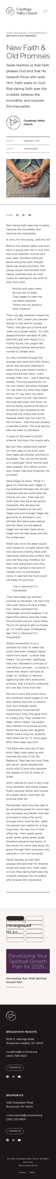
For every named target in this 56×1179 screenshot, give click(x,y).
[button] (17, 215)
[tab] (15, 918)
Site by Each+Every (28, 1165)
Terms (32, 1172)
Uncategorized (37, 33)
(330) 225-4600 (16, 1119)
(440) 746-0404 (16, 1056)
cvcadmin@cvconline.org (21, 1052)
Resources (20, 33)
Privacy (22, 1172)
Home (9, 33)
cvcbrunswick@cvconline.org (24, 1115)
